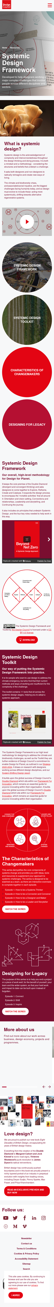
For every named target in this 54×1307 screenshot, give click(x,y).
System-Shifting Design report (16, 772)
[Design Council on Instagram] (43, 1218)
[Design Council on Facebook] (24, 1218)
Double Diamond (10, 781)
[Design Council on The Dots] (5, 1226)
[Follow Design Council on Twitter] (15, 1218)
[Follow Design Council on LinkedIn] (34, 1218)
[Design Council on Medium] (15, 1226)
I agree (16, 1295)
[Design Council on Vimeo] (24, 1226)
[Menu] (50, 5)
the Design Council (21, 629)
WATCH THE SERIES (15, 909)
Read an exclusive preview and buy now (25, 1191)
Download (29, 639)
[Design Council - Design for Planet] (6, 4)
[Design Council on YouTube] (5, 1218)
